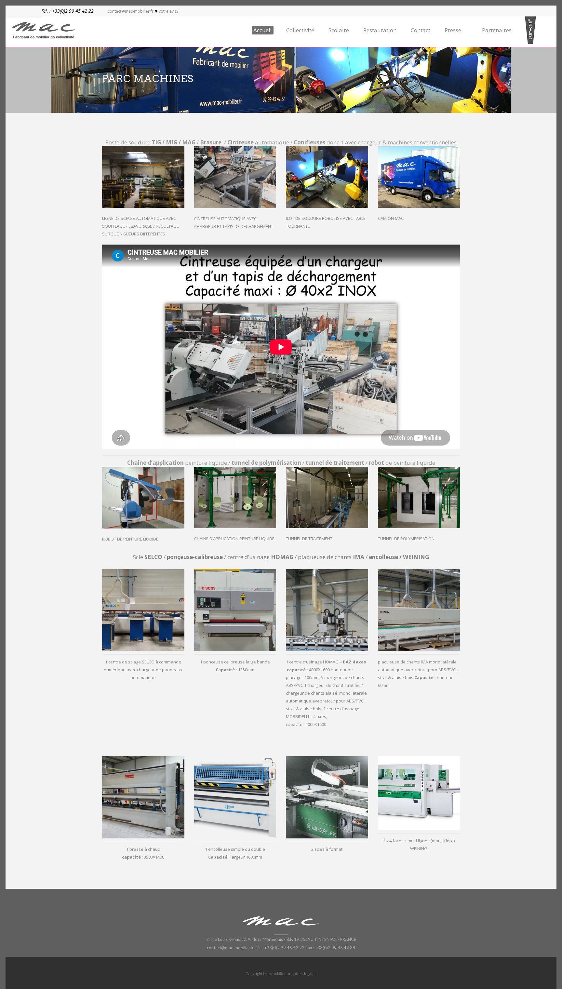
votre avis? (168, 11)
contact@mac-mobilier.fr (131, 11)
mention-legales (302, 973)
